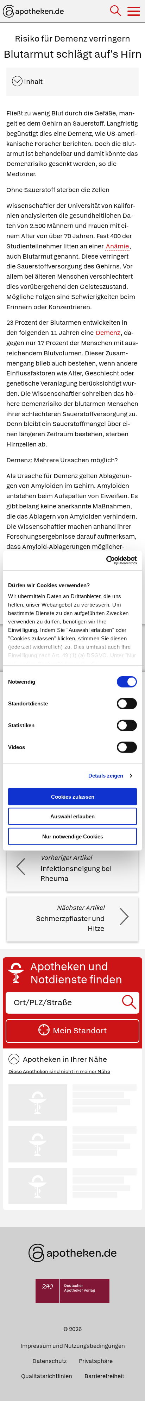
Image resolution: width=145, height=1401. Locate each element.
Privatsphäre (96, 1361)
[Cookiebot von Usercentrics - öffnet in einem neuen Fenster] (106, 560)
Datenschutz (49, 1361)
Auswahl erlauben (72, 816)
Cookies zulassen (72, 796)
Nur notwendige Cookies (72, 836)
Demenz (108, 333)
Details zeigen (105, 776)
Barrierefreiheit (104, 1376)
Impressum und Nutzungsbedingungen (72, 1346)
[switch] (127, 703)
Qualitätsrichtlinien (46, 1376)
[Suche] (116, 11)
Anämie (117, 246)
